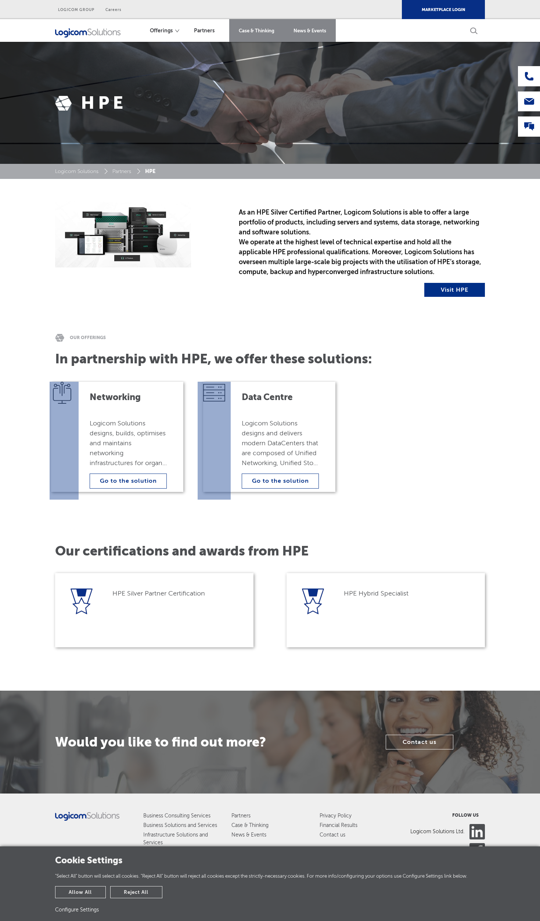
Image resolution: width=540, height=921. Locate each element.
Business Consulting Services (176, 816)
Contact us (419, 742)
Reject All (136, 892)
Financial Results (338, 825)
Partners (204, 30)
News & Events (310, 30)
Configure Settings (77, 910)
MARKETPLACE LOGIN (443, 9)
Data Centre (267, 397)
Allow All (80, 892)
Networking (115, 397)
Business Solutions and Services (180, 825)
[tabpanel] (126, 441)
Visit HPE (454, 290)
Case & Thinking (256, 30)
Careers (113, 10)
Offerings (161, 30)
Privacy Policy (336, 816)
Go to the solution (128, 481)
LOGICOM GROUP (76, 10)
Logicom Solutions (76, 171)
